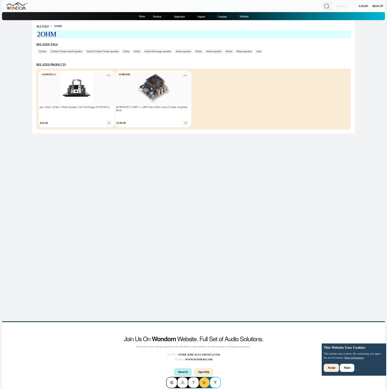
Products (157, 16)
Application (179, 16)
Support (201, 16)
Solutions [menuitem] (243, 16)
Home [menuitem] (142, 16)
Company (222, 16)
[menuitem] (159, 16)
